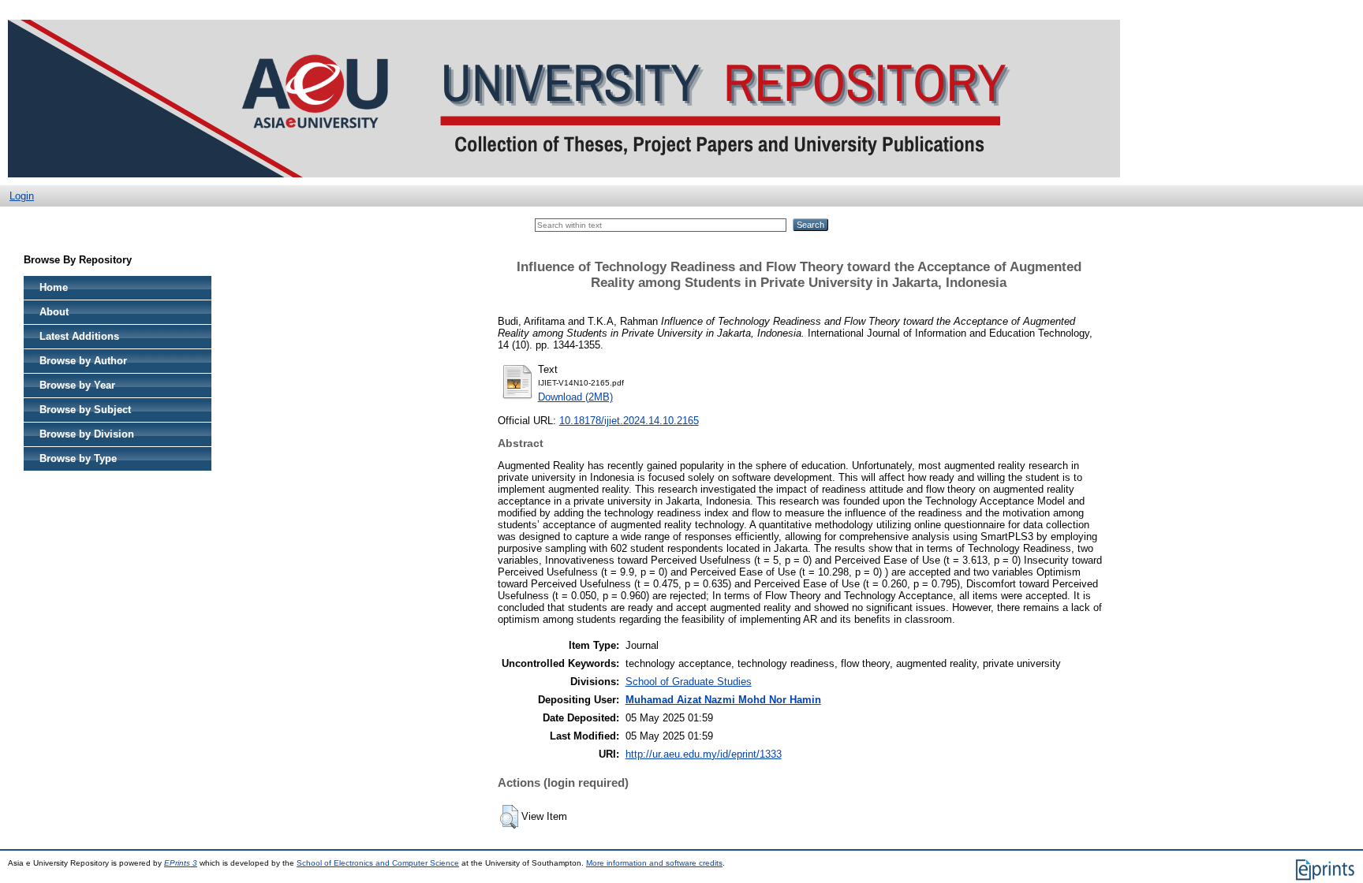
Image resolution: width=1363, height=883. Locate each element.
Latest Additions (79, 336)
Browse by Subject (85, 409)
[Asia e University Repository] (564, 182)
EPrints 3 (180, 863)
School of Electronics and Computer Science (378, 863)
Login (21, 196)
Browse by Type (78, 458)
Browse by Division (86, 434)
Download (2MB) (575, 397)
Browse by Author (83, 361)
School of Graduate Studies (688, 681)
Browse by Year (77, 385)
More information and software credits (654, 863)
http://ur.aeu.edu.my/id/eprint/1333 (703, 754)
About (54, 312)
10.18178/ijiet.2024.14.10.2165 (629, 421)
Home (53, 287)
